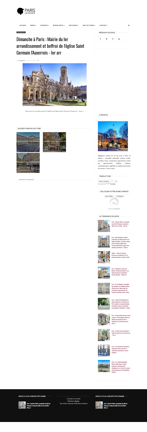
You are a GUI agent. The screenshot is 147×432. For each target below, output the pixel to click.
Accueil (23, 25)
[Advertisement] (94, 7)
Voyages (44, 25)
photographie (21, 32)
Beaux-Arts (58, 25)
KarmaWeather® (116, 208)
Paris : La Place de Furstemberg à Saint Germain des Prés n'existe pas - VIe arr (121, 333)
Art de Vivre (88, 25)
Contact (103, 25)
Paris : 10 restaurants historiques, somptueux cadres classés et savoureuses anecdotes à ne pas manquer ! (120, 349)
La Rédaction (21, 60)
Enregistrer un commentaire (26, 179)
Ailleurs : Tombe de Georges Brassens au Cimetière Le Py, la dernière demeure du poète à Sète (120, 255)
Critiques (73, 25)
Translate (113, 184)
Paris (32, 25)
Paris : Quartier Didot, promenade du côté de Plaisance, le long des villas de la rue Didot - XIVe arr (120, 224)
